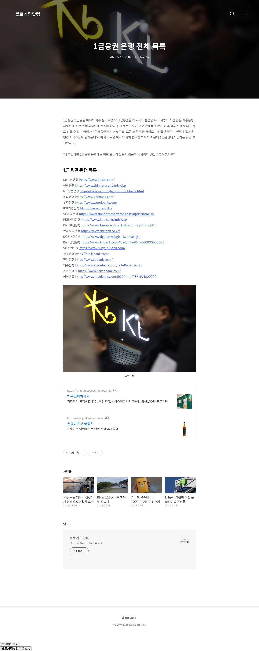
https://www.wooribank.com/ (96, 202)
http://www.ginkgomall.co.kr (85, 418)
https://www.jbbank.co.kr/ (94, 259)
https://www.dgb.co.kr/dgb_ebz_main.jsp (111, 236)
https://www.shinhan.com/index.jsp (100, 185)
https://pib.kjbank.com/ (92, 253)
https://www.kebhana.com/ (95, 196)
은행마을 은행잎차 (80, 424)
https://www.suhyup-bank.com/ (102, 248)
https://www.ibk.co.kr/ (96, 208)
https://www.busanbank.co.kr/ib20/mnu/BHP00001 (119, 225)
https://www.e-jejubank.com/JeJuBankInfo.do (108, 265)
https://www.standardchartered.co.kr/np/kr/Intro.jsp (116, 213)
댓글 (67, 524)
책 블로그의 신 (129, 618)
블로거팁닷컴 (27, 14)
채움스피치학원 (78, 396)
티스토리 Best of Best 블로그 (86, 543)
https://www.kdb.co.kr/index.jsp (104, 219)
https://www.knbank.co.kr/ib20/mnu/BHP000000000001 (123, 242)
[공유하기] (77, 453)
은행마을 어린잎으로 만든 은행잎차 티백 (93, 428)
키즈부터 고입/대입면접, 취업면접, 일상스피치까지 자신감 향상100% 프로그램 (117, 401)
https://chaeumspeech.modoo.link (89, 390)
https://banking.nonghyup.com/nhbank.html (112, 191)
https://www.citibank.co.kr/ (100, 230)
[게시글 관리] (82, 453)
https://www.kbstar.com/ (97, 179)
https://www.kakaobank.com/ (99, 270)
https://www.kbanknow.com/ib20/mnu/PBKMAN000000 (115, 276)
